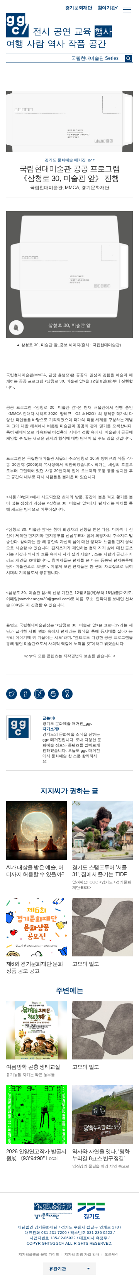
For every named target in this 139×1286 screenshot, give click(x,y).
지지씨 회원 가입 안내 (81, 1254)
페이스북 (25, 694)
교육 (82, 31)
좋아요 (67, 696)
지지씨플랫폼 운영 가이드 (39, 1254)
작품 (76, 44)
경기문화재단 (78, 7)
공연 (61, 31)
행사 (103, 31)
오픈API (111, 1254)
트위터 (11, 694)
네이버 (39, 694)
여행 (14, 44)
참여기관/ (108, 7)
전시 (41, 31)
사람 (35, 44)
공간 (97, 44)
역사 (55, 44)
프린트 (53, 694)
